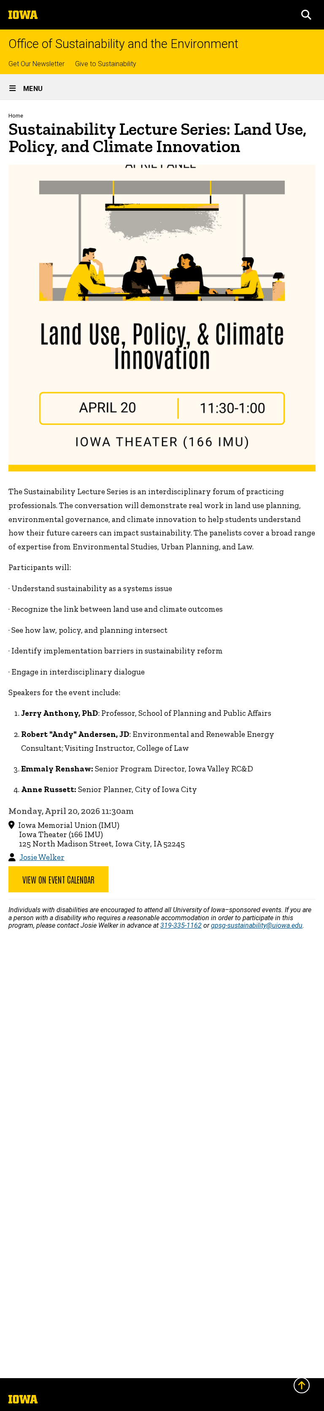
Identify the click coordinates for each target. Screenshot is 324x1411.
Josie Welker (42, 857)
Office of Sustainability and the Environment (123, 44)
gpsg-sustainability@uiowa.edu (256, 925)
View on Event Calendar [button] (58, 879)
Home (15, 115)
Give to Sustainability (105, 64)
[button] (306, 14)
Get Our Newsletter (36, 64)
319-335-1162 (181, 925)
